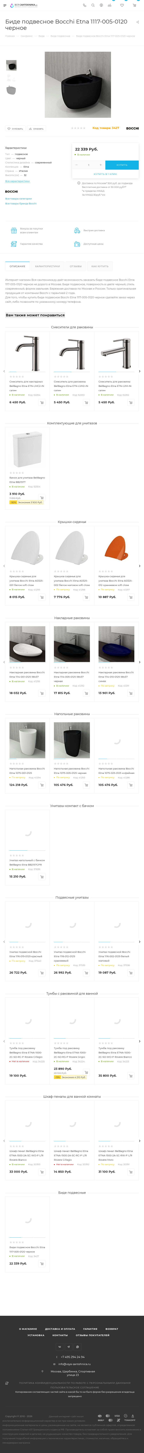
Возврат (112, 1329)
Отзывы (76, 266)
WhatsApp (77, 1347)
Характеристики (47, 266)
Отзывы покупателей (92, 1335)
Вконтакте (59, 1347)
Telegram (68, 1347)
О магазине (28, 1329)
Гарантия (90, 1329)
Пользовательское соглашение (74, 1387)
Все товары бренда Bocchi (21, 203)
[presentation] (4, 371)
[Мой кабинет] (101, 5)
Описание (17, 266)
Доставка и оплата (60, 1329)
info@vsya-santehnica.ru (74, 1364)
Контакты (60, 1335)
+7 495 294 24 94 (73, 1357)
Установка (36, 1335)
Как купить (99, 266)
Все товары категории (18, 198)
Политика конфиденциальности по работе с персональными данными (75, 1382)
